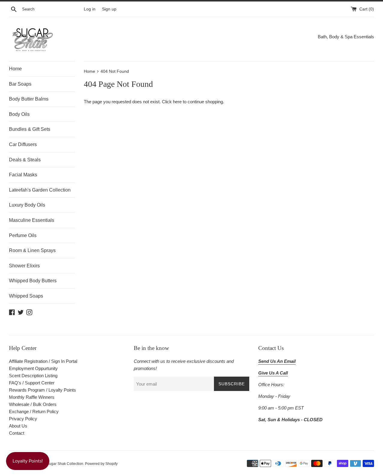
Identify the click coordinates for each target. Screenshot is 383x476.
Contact (16, 433)
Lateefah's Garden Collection (40, 189)
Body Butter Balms (28, 98)
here (177, 101)
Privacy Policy (23, 418)
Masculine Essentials (31, 220)
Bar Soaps (20, 84)
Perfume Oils (23, 235)
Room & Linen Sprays (32, 250)
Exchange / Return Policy (34, 411)
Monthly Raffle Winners (31, 397)
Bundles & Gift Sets (29, 129)
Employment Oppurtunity (33, 368)
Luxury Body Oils (27, 204)
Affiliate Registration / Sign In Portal (43, 361)
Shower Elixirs (24, 265)
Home (15, 68)
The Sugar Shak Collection (61, 464)
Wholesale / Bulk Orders (33, 404)
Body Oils (19, 114)
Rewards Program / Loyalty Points (42, 389)
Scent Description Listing (33, 375)
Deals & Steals (25, 159)
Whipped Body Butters (33, 280)
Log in (89, 9)
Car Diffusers (23, 144)
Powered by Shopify (101, 464)
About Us (18, 425)
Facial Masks (23, 174)
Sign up (109, 9)
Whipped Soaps (26, 295)
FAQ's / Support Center (31, 382)
